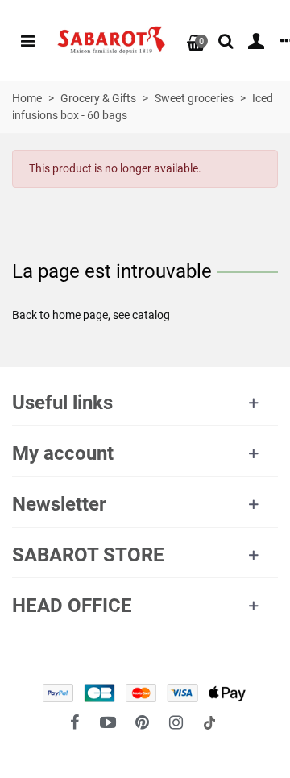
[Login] (256, 40)
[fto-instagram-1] (175, 722)
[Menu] (27, 40)
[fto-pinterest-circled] (141, 722)
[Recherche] (225, 40)
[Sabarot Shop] (111, 41)
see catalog (141, 314)
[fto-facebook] (74, 722)
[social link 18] (209, 722)
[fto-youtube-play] (108, 722)
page (95, 314)
